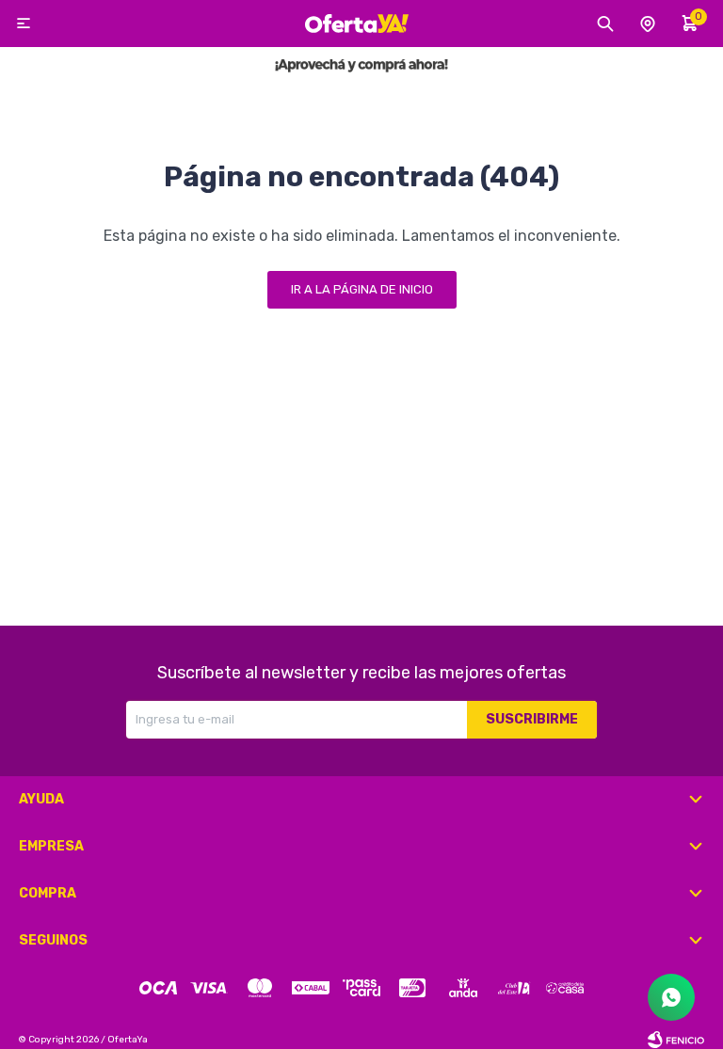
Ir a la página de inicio (362, 289)
